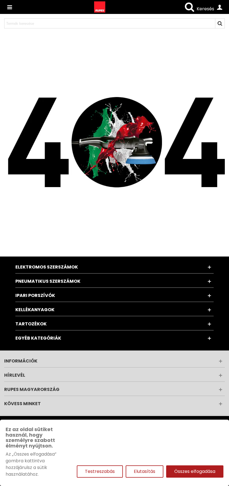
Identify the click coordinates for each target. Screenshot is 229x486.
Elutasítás (144, 471)
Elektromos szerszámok (46, 267)
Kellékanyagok (34, 309)
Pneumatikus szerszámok (47, 281)
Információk (20, 361)
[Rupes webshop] (99, 7)
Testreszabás (100, 471)
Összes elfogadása (194, 471)
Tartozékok (31, 324)
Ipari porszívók (35, 295)
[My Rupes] (219, 7)
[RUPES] (9, 7)
